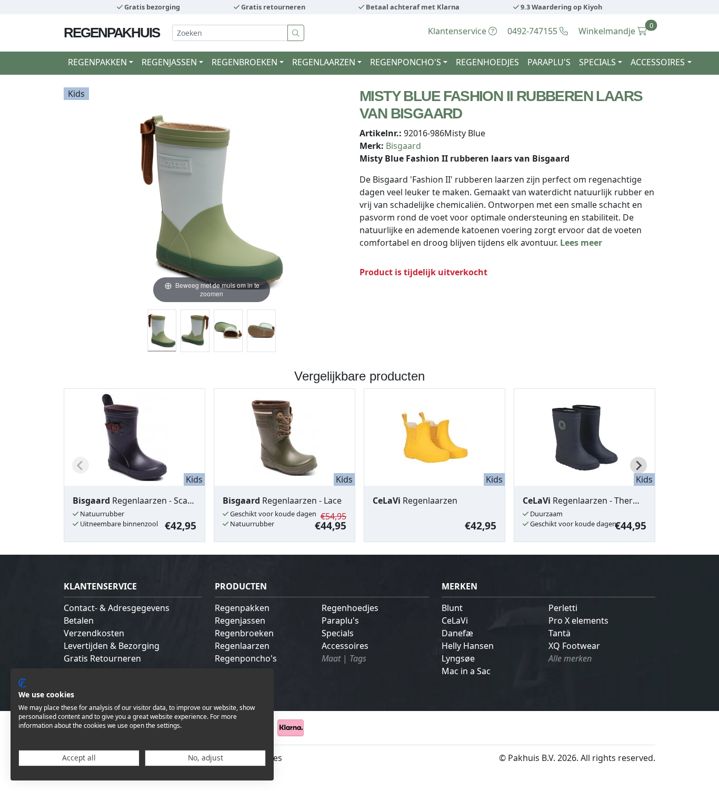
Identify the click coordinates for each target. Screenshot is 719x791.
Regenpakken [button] (97, 62)
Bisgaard (403, 146)
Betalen (79, 620)
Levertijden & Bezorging (111, 646)
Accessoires (345, 646)
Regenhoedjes (487, 62)
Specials (338, 633)
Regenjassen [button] (169, 62)
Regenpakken (242, 608)
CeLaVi (455, 620)
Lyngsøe (458, 658)
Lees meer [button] (581, 242)
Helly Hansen (468, 646)
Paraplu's (549, 62)
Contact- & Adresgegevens (116, 608)
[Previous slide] (80, 465)
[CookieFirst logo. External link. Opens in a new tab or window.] (22, 683)
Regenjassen (240, 620)
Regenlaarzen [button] (323, 62)
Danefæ (457, 633)
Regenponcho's (246, 658)
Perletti (562, 608)
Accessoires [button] (658, 62)
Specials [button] (597, 62)
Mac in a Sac (466, 671)
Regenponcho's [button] (405, 62)
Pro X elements (578, 620)
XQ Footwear (574, 646)
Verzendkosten (94, 633)
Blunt (452, 608)
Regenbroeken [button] (244, 62)
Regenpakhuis (111, 32)
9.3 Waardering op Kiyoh (560, 7)
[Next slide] (638, 465)
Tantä (559, 633)
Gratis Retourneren (102, 658)
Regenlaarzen (242, 646)
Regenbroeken (244, 633)
